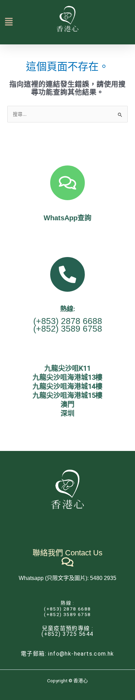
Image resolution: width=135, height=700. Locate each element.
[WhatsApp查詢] (67, 182)
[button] (5, 22)
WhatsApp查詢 (67, 218)
